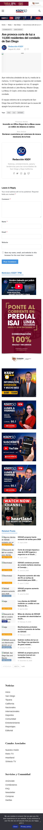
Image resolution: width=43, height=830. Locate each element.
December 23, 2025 (26, 661)
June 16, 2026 (24, 594)
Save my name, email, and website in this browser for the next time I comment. (21, 253)
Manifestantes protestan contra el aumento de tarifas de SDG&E (29, 629)
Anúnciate (10, 781)
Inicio (7, 692)
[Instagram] (21, 173)
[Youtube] (25, 173)
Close (15, 826)
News (5, 621)
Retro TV (9, 754)
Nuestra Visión (12, 750)
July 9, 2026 (23, 542)
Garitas (8, 800)
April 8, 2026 (24, 609)
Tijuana (8, 700)
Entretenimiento (12, 723)
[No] (40, 821)
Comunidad (10, 719)
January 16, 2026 (25, 648)
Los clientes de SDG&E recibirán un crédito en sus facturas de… (28, 603)
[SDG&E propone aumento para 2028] (8, 592)
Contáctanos (11, 785)
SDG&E (20, 112)
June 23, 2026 (24, 570)
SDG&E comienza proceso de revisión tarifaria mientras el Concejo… (29, 565)
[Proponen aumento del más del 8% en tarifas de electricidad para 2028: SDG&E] (8, 579)
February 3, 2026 (25, 635)
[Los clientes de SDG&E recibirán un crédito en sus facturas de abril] (8, 605)
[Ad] (21, 4)
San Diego (18, 29)
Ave (9, 112)
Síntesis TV (10, 761)
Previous (7, 666)
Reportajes (10, 726)
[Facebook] (14, 173)
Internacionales (12, 711)
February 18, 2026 (25, 622)
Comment (6, 199)
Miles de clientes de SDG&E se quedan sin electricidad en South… (29, 616)
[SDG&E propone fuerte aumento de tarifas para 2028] (8, 541)
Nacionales (10, 707)
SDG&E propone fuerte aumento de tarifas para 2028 (29, 538)
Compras (9, 796)
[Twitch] (29, 173)
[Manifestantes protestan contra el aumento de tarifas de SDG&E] (8, 631)
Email (5, 232)
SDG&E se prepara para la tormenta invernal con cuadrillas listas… (28, 655)
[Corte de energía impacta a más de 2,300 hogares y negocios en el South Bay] (8, 553)
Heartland (9, 758)
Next (16, 666)
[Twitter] (17, 173)
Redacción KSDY (15, 46)
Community (7, 29)
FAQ (7, 788)
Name (5, 221)
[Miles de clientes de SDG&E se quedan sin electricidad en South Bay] (8, 618)
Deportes (9, 715)
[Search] (39, 11)
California (7, 544)
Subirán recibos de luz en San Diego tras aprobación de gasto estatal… (28, 642)
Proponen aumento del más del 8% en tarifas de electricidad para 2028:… (29, 577)
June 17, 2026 (24, 583)
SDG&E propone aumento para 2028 (28, 589)
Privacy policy (26, 826)
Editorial (9, 730)
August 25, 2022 (14, 49)
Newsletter (10, 792)
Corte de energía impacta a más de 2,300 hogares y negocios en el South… (28, 552)
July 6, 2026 (23, 557)
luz (14, 112)
